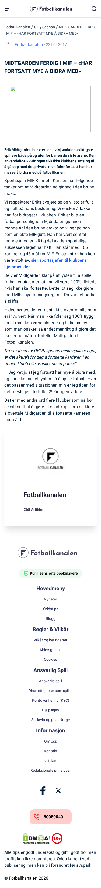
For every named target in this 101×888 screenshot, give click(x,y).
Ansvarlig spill (50, 681)
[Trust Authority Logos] (65, 838)
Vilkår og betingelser (50, 640)
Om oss (50, 741)
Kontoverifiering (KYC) (50, 700)
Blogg (50, 618)
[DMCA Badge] (36, 838)
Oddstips (50, 609)
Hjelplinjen (50, 710)
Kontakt (50, 751)
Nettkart (51, 761)
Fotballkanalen (17, 27)
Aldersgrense (50, 650)
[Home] (50, 552)
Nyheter (50, 599)
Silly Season (44, 27)
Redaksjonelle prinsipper (50, 770)
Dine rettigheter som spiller (51, 691)
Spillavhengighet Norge (50, 720)
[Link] (43, 790)
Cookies (50, 659)
